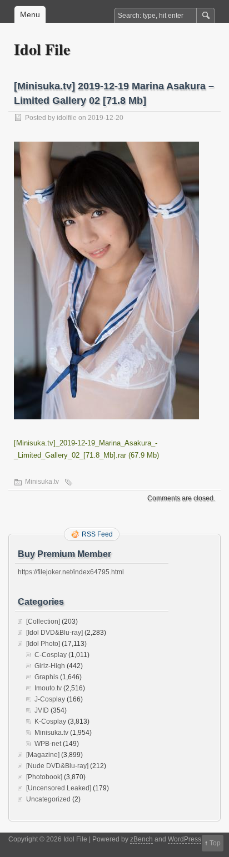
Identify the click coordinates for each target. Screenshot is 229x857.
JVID (41, 710)
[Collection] (43, 621)
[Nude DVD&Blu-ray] (57, 766)
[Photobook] (44, 777)
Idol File (42, 49)
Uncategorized (48, 799)
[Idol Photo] (43, 644)
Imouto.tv (48, 688)
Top (215, 843)
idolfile (67, 118)
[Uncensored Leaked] (58, 788)
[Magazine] (42, 755)
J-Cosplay (49, 699)
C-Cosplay (50, 655)
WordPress (184, 839)
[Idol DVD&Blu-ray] (54, 633)
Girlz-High (49, 666)
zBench (141, 839)
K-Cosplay (50, 721)
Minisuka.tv (42, 481)
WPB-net (47, 744)
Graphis (46, 677)
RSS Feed (97, 534)
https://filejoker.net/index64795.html (71, 572)
